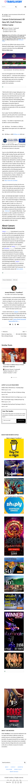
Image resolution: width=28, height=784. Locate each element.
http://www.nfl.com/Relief (11, 180)
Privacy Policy (18, 769)
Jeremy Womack (14, 771)
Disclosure (9, 769)
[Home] (2, 14)
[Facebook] (13, 782)
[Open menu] (25, 6)
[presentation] (14, 355)
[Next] (24, 362)
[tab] (11, 377)
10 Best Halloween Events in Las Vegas (11, 397)
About (6, 767)
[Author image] (2, 28)
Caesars (4, 231)
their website (20, 269)
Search (25, 762)
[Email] (21, 782)
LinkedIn (16, 311)
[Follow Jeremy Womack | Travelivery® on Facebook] (10, 324)
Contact (13, 767)
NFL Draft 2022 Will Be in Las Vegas (21, 334)
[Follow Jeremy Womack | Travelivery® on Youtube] (18, 324)
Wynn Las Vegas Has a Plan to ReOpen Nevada (7, 334)
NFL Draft (15, 279)
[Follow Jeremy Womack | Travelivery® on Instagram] (15, 324)
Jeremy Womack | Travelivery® (12, 28)
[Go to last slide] (4, 362)
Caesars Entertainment (7, 279)
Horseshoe (6, 248)
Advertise (20, 767)
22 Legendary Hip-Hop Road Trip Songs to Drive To (14, 404)
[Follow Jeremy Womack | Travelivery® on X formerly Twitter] (13, 324)
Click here (7, 211)
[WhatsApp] (18, 782)
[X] (16, 782)
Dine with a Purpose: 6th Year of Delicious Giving (13, 392)
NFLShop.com (16, 134)
